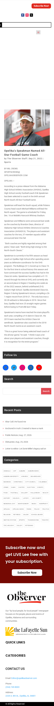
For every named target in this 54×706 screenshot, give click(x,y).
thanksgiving (33, 520)
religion (7, 514)
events (40, 487)
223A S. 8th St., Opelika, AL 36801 (20, 696)
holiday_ (16, 498)
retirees (16, 514)
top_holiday (9, 525)
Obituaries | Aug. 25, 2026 (16, 442)
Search (46, 391)
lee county (36, 498)
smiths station (10, 520)
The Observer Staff (17, 158)
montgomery (23, 503)
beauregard (36, 476)
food (6, 493)
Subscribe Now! (41, 6)
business (7, 482)
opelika (7, 509)
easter (21, 487)
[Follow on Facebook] (22, 15)
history (7, 498)
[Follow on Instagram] (27, 15)
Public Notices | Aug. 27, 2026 (18, 435)
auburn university (11, 476)
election (31, 487)
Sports (7, 162)
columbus (43, 482)
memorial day (9, 503)
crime (6, 487)
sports (22, 520)
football (14, 493)
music (34, 503)
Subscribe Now (27, 572)
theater (45, 520)
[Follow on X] (31, 15)
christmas (18, 482)
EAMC (13, 487)
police (37, 509)
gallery (24, 493)
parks (29, 509)
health (45, 493)
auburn (22, 471)
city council (30, 482)
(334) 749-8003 (12, 687)
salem (26, 514)
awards (24, 476)
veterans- (29, 525)
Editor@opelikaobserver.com (24, 678)
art (14, 471)
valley (19, 525)
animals (7, 471)
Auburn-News (33, 471)
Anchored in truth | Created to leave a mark (24, 428)
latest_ (26, 498)
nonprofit (43, 503)
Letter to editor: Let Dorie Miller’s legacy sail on (25, 448)
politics (45, 509)
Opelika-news (18, 509)
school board (37, 514)
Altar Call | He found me (15, 422)
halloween (35, 493)
